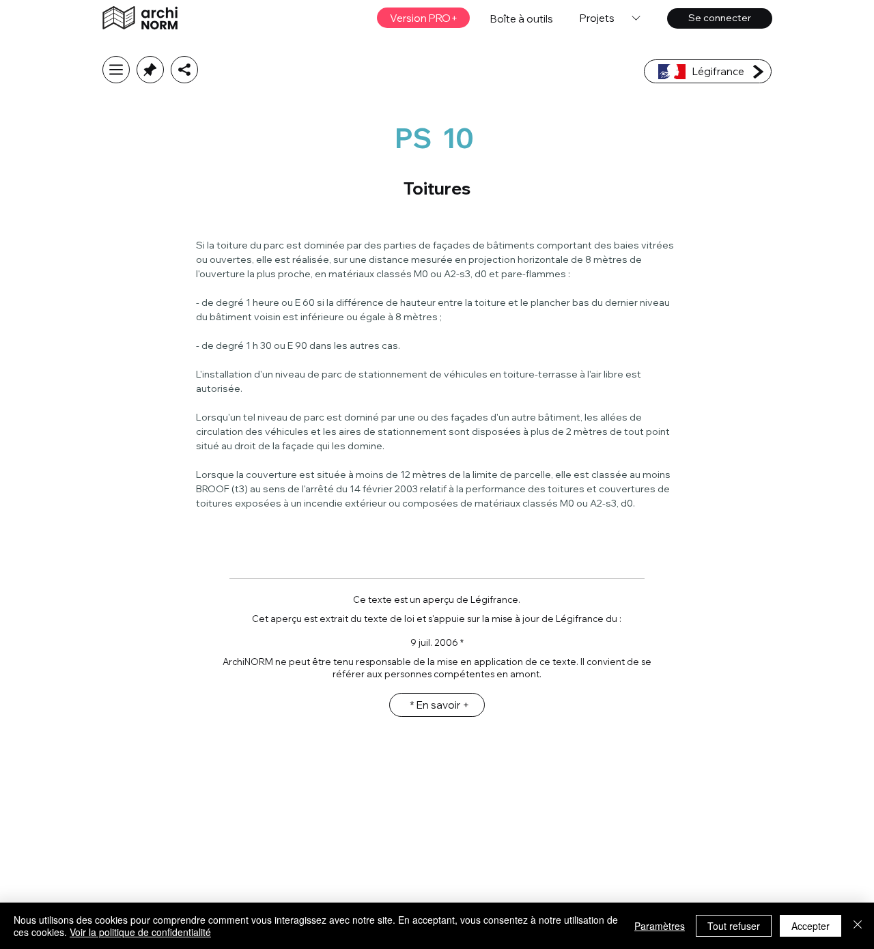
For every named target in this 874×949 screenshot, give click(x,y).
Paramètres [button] (659, 926)
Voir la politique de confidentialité (140, 932)
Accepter (810, 926)
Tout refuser (733, 926)
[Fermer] (857, 925)
